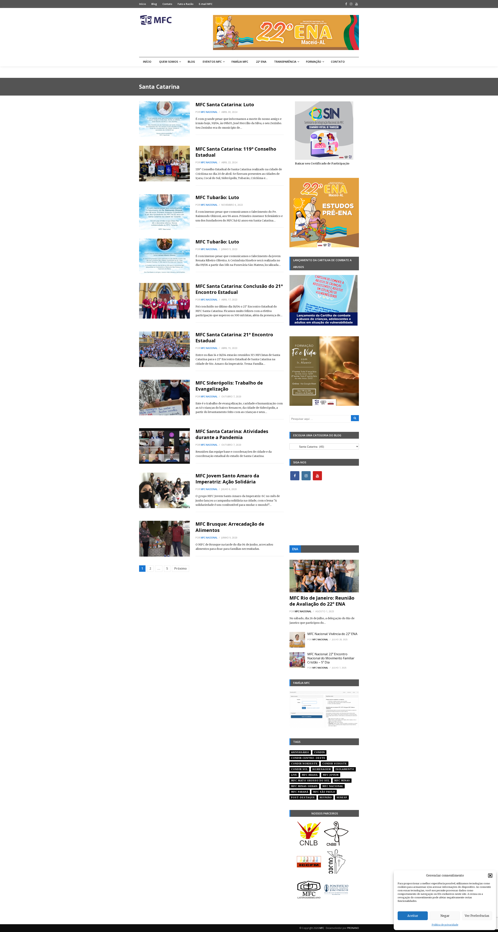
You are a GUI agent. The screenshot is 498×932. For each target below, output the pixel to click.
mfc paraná (299, 791)
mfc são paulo (324, 791)
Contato (167, 4)
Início (142, 4)
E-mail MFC (205, 4)
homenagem (321, 769)
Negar (444, 916)
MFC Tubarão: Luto (217, 197)
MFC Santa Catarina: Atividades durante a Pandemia (232, 434)
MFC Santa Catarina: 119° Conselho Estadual (236, 152)
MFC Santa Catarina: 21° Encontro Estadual (234, 337)
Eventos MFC (212, 61)
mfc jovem (331, 774)
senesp (342, 797)
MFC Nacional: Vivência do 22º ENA (332, 634)
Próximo (180, 568)
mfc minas (342, 780)
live (294, 774)
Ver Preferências (477, 916)
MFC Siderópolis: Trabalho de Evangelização (229, 385)
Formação (313, 61)
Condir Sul (299, 769)
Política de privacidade (445, 924)
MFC (321, 928)
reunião (326, 797)
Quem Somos (168, 61)
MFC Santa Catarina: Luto (225, 104)
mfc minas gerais (304, 786)
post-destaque (303, 797)
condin (319, 752)
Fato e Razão (185, 4)
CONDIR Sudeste (334, 763)
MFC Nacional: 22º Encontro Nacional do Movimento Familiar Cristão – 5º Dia (330, 658)
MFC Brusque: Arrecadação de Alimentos (230, 527)
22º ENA (261, 61)
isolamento (345, 769)
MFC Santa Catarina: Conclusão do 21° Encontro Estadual (239, 289)
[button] (490, 876)
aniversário (300, 752)
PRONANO (353, 928)
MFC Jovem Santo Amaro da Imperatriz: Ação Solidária (227, 478)
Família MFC (239, 61)
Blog (154, 4)
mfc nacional (332, 786)
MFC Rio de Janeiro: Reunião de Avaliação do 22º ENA (321, 601)
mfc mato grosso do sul (310, 780)
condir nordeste (304, 763)
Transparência (285, 61)
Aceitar (412, 916)
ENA (295, 549)
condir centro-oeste (308, 757)
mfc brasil (310, 774)
